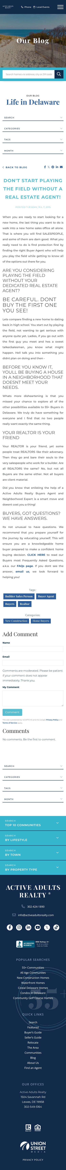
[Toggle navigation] (60, 7)
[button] (58, 74)
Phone (27, 7)
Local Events (43, 7)
